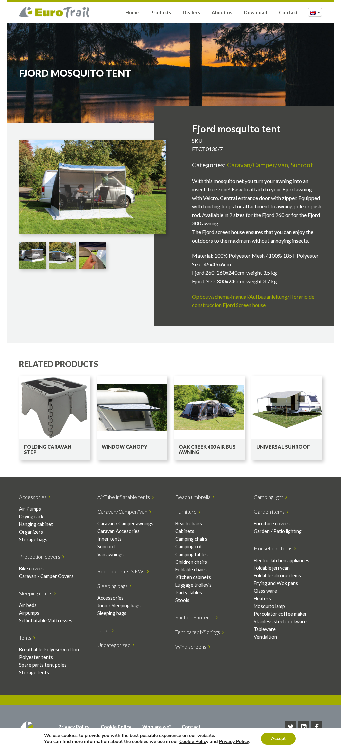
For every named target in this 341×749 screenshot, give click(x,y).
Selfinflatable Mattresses (45, 620)
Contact (288, 12)
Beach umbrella (194, 497)
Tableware (265, 629)
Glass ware (265, 591)
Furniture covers (272, 523)
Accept (278, 738)
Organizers (31, 532)
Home (132, 12)
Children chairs (191, 562)
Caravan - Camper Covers (46, 576)
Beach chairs (188, 523)
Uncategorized (115, 645)
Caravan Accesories (118, 531)
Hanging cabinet (36, 524)
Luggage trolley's (193, 585)
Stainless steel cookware (280, 621)
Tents (26, 637)
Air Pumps (30, 509)
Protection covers (40, 556)
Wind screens (191, 646)
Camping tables (191, 554)
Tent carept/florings (198, 632)
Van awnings (110, 554)
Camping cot (188, 546)
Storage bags (33, 539)
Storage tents (34, 672)
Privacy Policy (74, 727)
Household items (274, 548)
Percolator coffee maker (280, 614)
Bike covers (31, 568)
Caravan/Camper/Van (257, 165)
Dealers (191, 12)
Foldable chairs (191, 569)
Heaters (262, 598)
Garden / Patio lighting (278, 531)
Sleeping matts (36, 593)
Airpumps (29, 613)
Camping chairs (191, 539)
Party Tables (188, 592)
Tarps (104, 630)
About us (222, 12)
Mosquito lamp (269, 606)
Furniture (187, 511)
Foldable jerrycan (272, 568)
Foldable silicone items (277, 575)
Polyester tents (36, 657)
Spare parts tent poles (43, 665)
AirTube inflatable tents (124, 497)
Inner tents (109, 539)
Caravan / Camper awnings (125, 523)
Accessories (34, 497)
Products (160, 12)
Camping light (269, 497)
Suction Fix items (195, 617)
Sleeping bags (113, 586)
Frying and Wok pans (276, 583)
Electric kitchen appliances (281, 560)
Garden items (270, 511)
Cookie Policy (116, 727)
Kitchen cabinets (193, 577)
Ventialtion (265, 637)
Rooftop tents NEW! (122, 571)
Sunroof (302, 165)
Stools (182, 600)
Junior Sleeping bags (119, 605)
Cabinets (184, 531)
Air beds (28, 605)
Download (255, 12)
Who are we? (156, 727)
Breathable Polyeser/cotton (49, 649)
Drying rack (31, 516)
